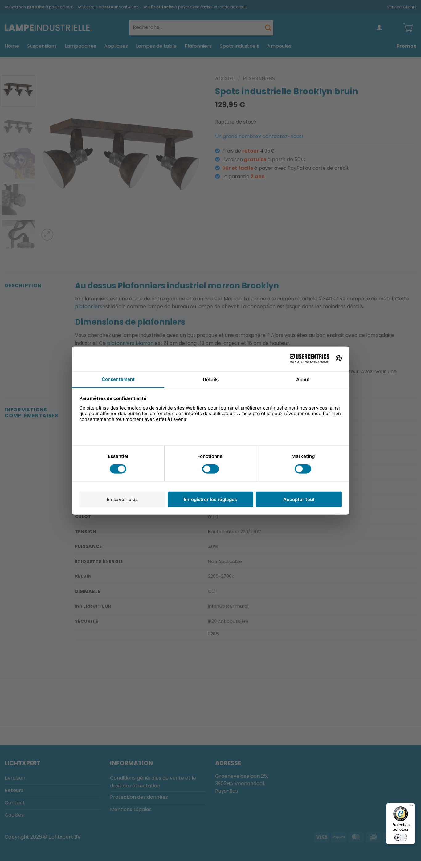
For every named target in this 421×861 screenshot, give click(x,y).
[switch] (400, 837)
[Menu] (411, 806)
